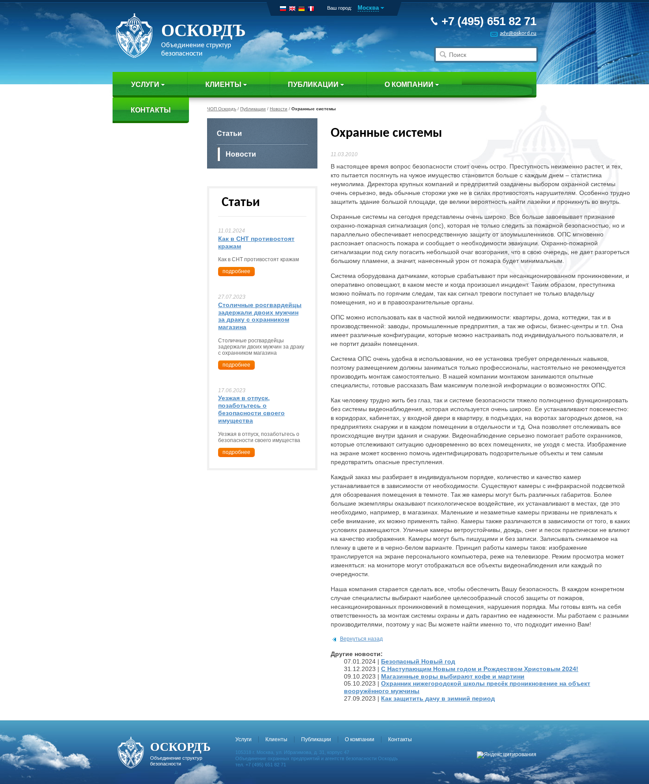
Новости (278, 108)
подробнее (236, 271)
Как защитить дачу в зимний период (438, 698)
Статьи (229, 133)
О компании (409, 84)
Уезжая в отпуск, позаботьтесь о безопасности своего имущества (251, 409)
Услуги (145, 84)
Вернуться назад (361, 639)
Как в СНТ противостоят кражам (256, 242)
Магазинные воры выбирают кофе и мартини (452, 676)
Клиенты (223, 84)
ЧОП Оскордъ (221, 108)
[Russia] (283, 8)
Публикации (313, 84)
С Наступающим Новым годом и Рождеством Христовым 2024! (479, 668)
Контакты (151, 110)
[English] (292, 8)
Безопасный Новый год (418, 661)
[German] (301, 8)
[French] (311, 8)
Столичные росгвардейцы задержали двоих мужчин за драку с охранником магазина (260, 315)
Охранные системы (313, 108)
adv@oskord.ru (518, 33)
